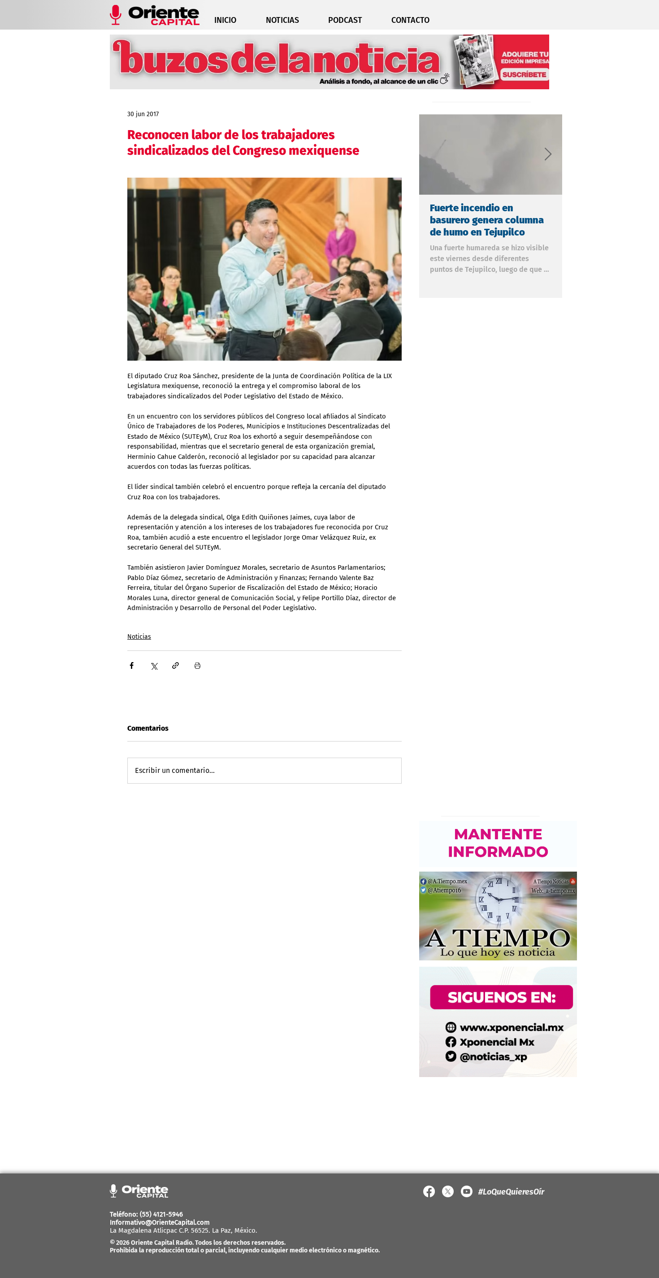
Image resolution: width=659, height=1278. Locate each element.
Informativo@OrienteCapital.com (160, 1222)
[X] (448, 1191)
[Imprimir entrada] (197, 665)
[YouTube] (467, 1191)
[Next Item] (548, 154)
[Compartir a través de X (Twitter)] (153, 665)
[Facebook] (429, 1191)
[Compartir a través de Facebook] (131, 665)
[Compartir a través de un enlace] (175, 665)
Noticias (139, 637)
